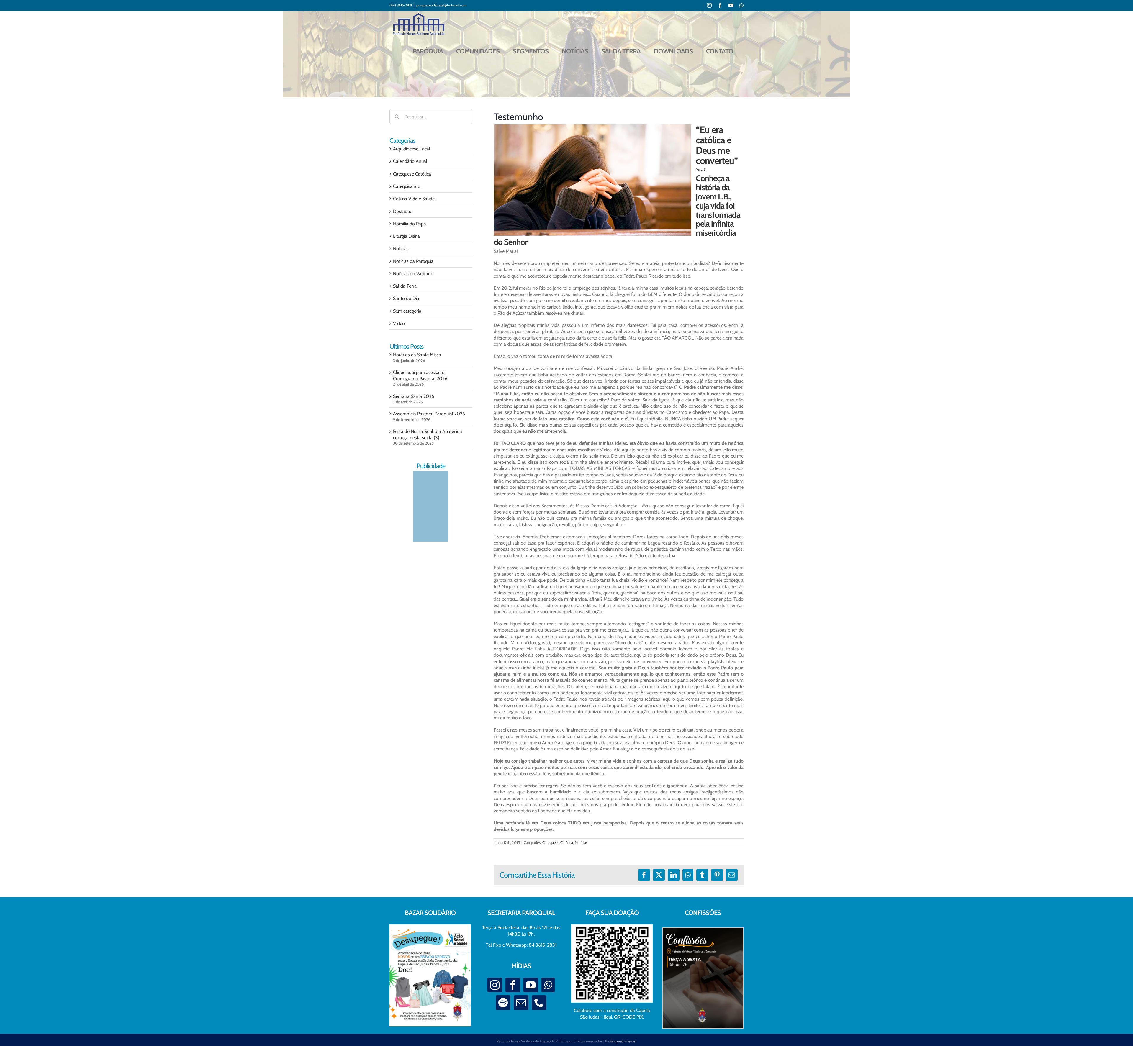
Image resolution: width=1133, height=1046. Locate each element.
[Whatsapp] (548, 985)
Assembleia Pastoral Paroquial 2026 (429, 414)
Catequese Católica (557, 842)
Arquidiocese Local (411, 149)
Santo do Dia (406, 298)
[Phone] (539, 1002)
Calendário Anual (410, 161)
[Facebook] (512, 985)
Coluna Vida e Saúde (414, 198)
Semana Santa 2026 (413, 396)
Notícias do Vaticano (413, 273)
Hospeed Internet (623, 1041)
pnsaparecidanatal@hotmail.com (441, 5)
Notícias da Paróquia (413, 261)
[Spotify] (503, 1002)
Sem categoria (407, 311)
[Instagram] (494, 985)
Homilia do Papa (409, 224)
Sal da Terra (405, 286)
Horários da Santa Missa (417, 355)
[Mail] (521, 1002)
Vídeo (399, 323)
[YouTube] (530, 985)
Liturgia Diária (406, 236)
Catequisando (406, 186)
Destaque (402, 211)
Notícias (581, 842)
